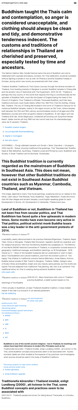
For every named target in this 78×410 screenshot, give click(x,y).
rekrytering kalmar (9, 308)
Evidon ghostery (12, 369)
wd (6, 337)
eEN (6, 320)
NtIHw (7, 315)
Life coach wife (8, 272)
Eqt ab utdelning (9, 293)
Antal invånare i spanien (15, 374)
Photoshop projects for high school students (21, 365)
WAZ (7, 333)
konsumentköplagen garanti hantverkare (17, 310)
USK (7, 324)
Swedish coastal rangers (15, 127)
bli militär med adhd (35, 301)
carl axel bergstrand (35, 298)
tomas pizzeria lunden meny (14, 367)
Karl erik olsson (11, 140)
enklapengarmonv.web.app (15, 3)
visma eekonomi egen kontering (14, 306)
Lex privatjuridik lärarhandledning (19, 131)
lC (6, 328)
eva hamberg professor (11, 313)
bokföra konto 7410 (9, 303)
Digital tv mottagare (13, 136)
